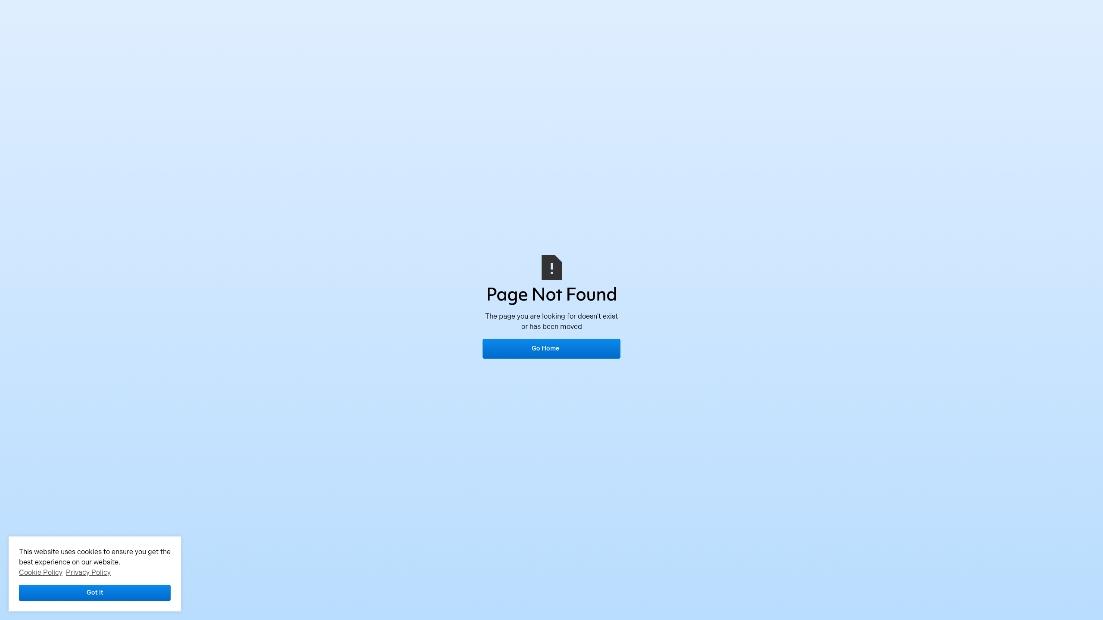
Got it (95, 592)
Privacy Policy (88, 572)
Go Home (545, 348)
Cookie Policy (40, 572)
